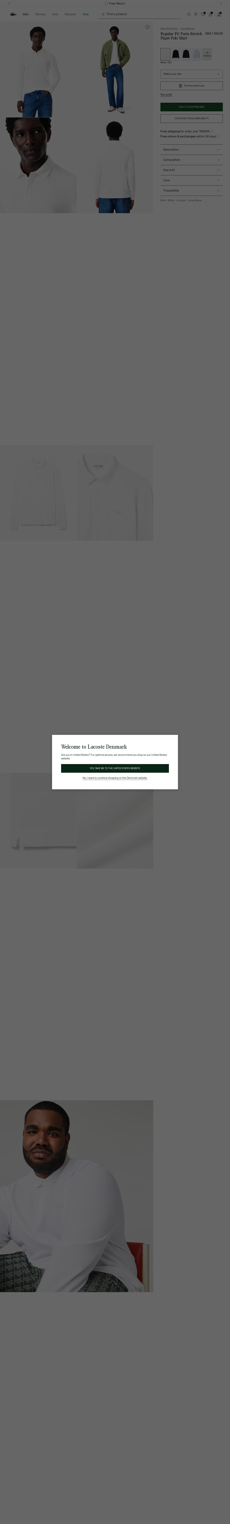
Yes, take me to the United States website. (115, 768)
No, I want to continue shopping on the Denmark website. (115, 778)
